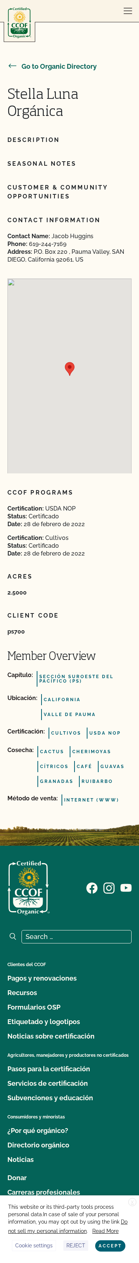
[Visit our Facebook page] (91, 887)
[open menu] (127, 11)
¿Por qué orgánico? (37, 1130)
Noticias (20, 1159)
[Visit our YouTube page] (126, 887)
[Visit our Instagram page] (109, 887)
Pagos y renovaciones (42, 978)
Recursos (22, 993)
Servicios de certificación (47, 1083)
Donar (17, 1178)
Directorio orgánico (38, 1145)
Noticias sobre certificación (51, 1036)
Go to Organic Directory (59, 66)
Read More (105, 1231)
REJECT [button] (75, 1246)
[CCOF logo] (19, 23)
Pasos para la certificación (48, 1069)
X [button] (132, 1202)
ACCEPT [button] (110, 1246)
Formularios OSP (33, 1007)
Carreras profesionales (43, 1192)
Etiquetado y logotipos (43, 1022)
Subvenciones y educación (50, 1098)
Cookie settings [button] (34, 1246)
